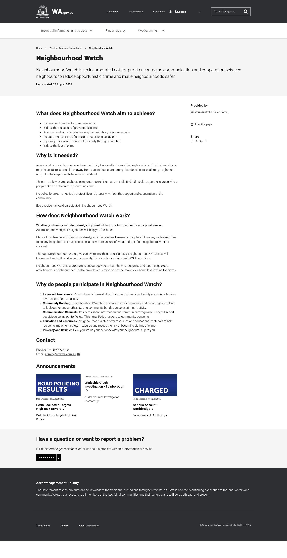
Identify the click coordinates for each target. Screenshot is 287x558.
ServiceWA (113, 11)
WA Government (148, 31)
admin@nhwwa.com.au (60, 354)
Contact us (159, 11)
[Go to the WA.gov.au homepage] (54, 11)
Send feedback (46, 457)
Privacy (64, 525)
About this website (89, 525)
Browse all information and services (64, 31)
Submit (246, 11)
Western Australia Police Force (65, 48)
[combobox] (188, 11)
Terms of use (43, 525)
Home (39, 48)
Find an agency (116, 30)
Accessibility (136, 11)
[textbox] (188, 11)
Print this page (203, 124)
